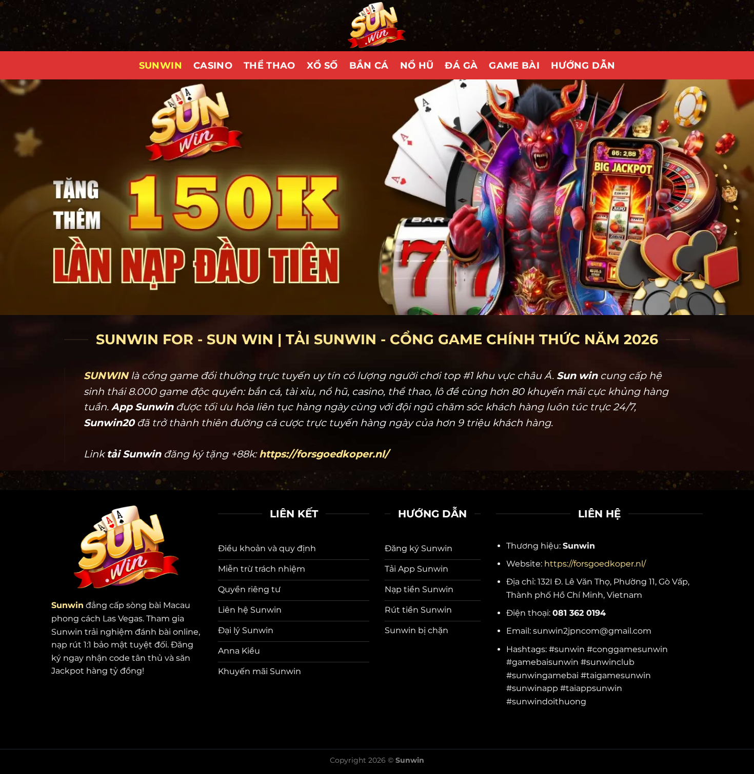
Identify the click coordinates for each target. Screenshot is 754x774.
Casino (212, 65)
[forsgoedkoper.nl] (377, 25)
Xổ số (322, 65)
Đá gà (461, 65)
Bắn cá (369, 65)
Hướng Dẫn (583, 65)
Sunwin (160, 65)
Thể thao (269, 65)
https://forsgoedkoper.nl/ (595, 564)
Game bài (514, 65)
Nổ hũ (417, 65)
